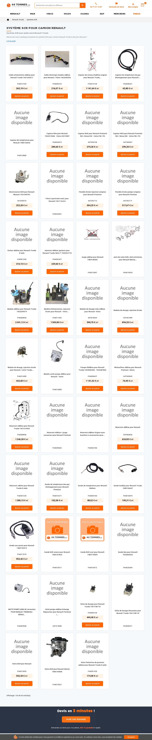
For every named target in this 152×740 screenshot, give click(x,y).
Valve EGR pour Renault (21, 664)
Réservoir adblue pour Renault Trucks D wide (22, 487)
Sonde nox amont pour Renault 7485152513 (21, 547)
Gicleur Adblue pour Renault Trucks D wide (21, 252)
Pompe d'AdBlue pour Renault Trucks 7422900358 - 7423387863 (92, 368)
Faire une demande (76, 719)
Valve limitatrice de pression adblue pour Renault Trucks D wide (92, 663)
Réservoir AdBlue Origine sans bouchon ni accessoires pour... (92, 434)
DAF (102, 14)
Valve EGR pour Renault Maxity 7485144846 (57, 670)
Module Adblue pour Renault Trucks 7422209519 (21, 310)
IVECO (50, 14)
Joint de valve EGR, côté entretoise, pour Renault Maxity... (127, 258)
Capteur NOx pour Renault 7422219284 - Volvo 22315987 (57, 135)
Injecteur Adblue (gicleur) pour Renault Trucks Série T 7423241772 (57, 252)
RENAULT (15, 14)
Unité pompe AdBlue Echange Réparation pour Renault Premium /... (57, 611)
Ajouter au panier (22, 96)
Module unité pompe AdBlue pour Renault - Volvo (57, 375)
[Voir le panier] (142, 5)
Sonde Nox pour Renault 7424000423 (128, 553)
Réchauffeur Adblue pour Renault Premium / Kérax (127, 368)
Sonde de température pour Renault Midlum (92, 487)
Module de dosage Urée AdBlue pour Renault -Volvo (92, 310)
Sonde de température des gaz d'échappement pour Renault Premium (57, 486)
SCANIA (85, 14)
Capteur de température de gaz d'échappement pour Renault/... (128, 76)
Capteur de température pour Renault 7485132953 (22, 141)
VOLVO (67, 14)
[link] (116, 5)
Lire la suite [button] (11, 41)
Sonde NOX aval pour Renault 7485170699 (92, 553)
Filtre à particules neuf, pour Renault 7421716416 (57, 200)
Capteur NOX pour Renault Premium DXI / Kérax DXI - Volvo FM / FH (92, 135)
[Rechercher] (83, 5)
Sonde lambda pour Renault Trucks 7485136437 (128, 487)
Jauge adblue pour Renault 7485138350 (93, 258)
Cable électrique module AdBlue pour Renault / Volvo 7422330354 (57, 76)
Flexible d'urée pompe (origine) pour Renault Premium (128, 193)
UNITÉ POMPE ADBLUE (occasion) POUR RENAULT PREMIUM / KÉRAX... (22, 611)
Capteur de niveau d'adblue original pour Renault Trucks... (92, 76)
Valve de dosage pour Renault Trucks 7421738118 (92, 605)
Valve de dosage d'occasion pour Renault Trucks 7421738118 (128, 612)
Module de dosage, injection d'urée (128, 310)
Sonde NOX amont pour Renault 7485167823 (57, 553)
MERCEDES (120, 14)
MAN (32, 14)
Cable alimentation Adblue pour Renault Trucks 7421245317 (22, 76)
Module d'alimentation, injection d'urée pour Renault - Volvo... (57, 310)
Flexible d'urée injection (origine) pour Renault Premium (92, 193)
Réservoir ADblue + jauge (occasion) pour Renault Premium (57, 434)
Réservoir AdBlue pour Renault (127, 427)
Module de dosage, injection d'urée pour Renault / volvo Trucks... (22, 368)
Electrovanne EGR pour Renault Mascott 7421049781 (22, 193)
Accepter (131, 737)
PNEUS (136, 14)
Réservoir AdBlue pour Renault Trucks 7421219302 (21, 427)
